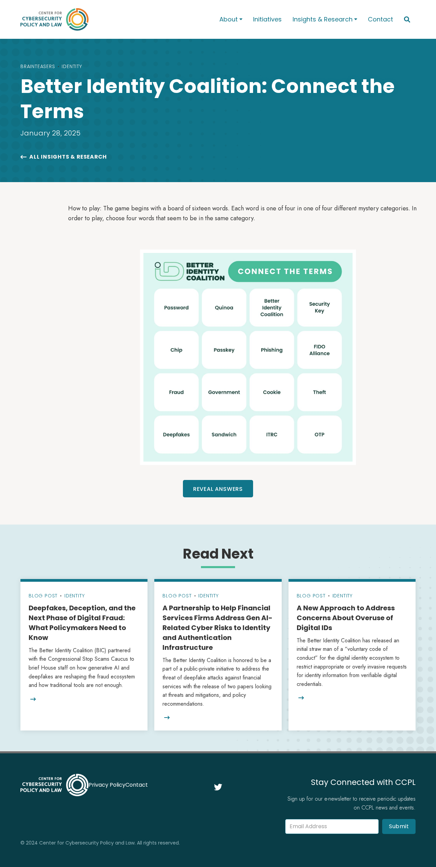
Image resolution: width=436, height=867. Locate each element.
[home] (111, 19)
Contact (380, 19)
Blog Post (43, 595)
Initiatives (267, 19)
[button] (231, 19)
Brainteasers (37, 66)
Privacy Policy (107, 785)
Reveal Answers (218, 489)
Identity (72, 66)
